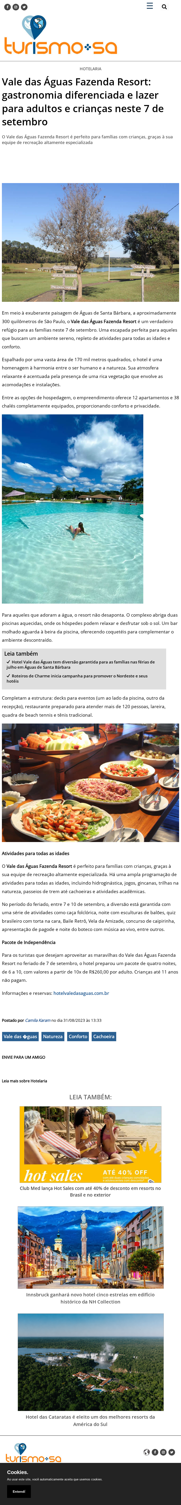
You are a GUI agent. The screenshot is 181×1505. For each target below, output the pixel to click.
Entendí (19, 1491)
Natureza (53, 1036)
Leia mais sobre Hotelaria (24, 1081)
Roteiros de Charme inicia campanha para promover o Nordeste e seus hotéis (77, 678)
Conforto (78, 1036)
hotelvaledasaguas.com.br (81, 993)
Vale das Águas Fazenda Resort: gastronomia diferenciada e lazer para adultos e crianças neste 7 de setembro (83, 101)
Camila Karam (37, 1020)
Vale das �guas (20, 1036)
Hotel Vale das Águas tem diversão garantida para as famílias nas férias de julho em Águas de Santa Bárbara (81, 664)
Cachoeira (104, 1036)
